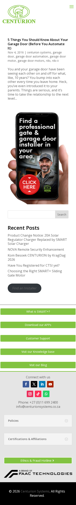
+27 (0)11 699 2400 (44, 402)
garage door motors (31, 61)
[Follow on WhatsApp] (46, 394)
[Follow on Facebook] (26, 384)
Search (61, 214)
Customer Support (38, 338)
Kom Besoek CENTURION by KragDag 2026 (37, 257)
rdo (48, 61)
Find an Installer (24, 288)
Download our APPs (38, 325)
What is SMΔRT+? (38, 311)
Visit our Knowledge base (38, 352)
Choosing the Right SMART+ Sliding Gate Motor (35, 273)
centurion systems (39, 52)
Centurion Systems (35, 491)
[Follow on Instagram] (30, 394)
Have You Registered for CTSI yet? (34, 265)
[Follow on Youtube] (50, 384)
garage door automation (32, 56)
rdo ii (55, 61)
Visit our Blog (38, 365)
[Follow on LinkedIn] (42, 384)
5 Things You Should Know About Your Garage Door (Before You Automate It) (38, 44)
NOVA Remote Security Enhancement (36, 249)
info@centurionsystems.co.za (38, 406)
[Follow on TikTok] (38, 394)
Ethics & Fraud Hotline (35, 460)
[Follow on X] (34, 384)
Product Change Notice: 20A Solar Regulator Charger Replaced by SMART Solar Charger (37, 239)
